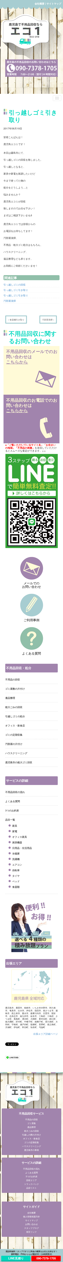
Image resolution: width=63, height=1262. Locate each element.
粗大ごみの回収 (13, 707)
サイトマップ (54, 3)
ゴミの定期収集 (13, 734)
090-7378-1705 (46, 1258)
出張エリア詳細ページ (45, 1033)
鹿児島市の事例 (31, 1149)
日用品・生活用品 (22, 848)
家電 (14, 831)
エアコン (17, 864)
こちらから (17, 362)
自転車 (16, 870)
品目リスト (31, 1187)
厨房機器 (17, 842)
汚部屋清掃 (10, 300)
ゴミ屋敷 (31, 1123)
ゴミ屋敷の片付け (15, 688)
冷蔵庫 (16, 853)
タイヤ (16, 875)
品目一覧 (10, 819)
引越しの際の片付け (31, 1134)
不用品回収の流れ (15, 792)
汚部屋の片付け (13, 744)
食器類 (16, 887)
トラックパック (31, 1183)
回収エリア (31, 1180)
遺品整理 (10, 698)
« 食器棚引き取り (16, 319)
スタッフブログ (31, 1227)
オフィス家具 (19, 836)
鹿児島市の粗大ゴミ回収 (18, 762)
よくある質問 (12, 801)
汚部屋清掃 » (48, 319)
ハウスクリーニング (16, 753)
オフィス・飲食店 (15, 725)
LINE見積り (16, 1258)
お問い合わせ (31, 1224)
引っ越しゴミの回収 (15, 284)
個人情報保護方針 (31, 1216)
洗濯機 (16, 859)
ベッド (16, 881)
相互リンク (31, 1231)
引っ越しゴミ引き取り (16, 290)
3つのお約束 (12, 810)
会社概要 (39, 3)
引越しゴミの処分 (15, 716)
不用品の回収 (12, 679)
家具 (14, 825)
